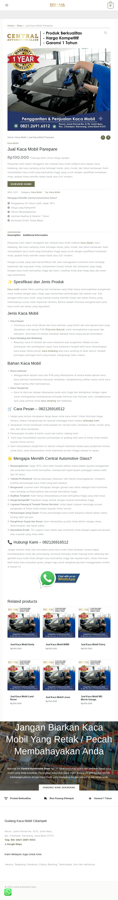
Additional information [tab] (35, 235)
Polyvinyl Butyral (55, 329)
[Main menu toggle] (6, 5)
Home (10, 25)
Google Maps (14, 844)
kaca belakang (50, 350)
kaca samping (48, 400)
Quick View (24, 635)
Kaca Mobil (20, 137)
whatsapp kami (91, 420)
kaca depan (87, 242)
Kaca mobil (13, 289)
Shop (19, 25)
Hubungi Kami (21, 184)
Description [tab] (14, 235)
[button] (105, 32)
